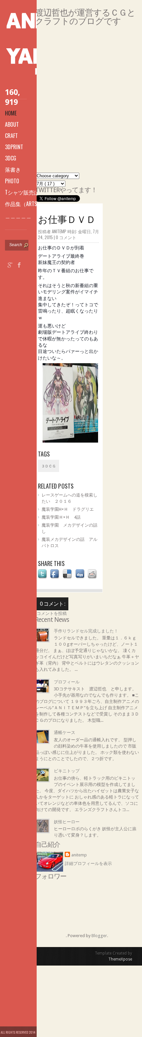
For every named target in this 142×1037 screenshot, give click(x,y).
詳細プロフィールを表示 (88, 863)
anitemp (79, 854)
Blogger (99, 935)
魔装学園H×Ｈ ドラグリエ (68, 509)
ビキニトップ (67, 770)
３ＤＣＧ (48, 466)
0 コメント (66, 237)
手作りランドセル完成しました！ (86, 630)
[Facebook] (19, 265)
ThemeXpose (120, 959)
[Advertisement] (71, 101)
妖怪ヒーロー (67, 821)
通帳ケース (64, 732)
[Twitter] (10, 276)
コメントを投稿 (52, 613)
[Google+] (10, 265)
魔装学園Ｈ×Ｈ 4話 (61, 517)
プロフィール (67, 681)
